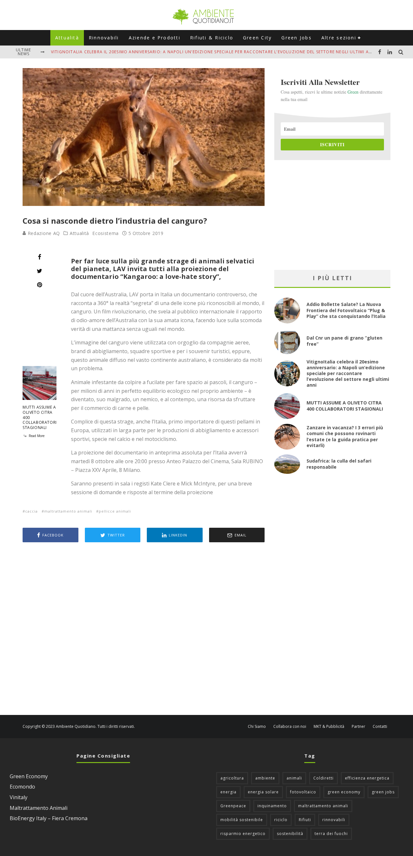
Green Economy (29, 776)
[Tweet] (39, 271)
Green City (257, 38)
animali (294, 778)
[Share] (39, 257)
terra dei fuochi (331, 833)
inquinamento (272, 806)
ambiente (265, 778)
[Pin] (39, 285)
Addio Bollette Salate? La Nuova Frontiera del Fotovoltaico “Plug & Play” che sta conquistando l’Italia (346, 310)
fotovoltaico (303, 792)
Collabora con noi (289, 727)
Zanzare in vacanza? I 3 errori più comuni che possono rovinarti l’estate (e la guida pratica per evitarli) (345, 436)
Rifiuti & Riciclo (211, 38)
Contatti (380, 727)
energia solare (263, 792)
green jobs (383, 792)
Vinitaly (18, 797)
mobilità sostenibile (241, 819)
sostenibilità (290, 833)
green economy (343, 792)
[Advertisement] (144, 629)
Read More (36, 435)
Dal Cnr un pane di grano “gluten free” (344, 341)
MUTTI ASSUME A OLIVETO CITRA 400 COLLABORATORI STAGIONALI (345, 406)
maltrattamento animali (68, 511)
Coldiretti (323, 778)
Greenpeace (233, 806)
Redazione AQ (43, 233)
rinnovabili (333, 819)
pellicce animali (115, 511)
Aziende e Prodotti (154, 38)
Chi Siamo (257, 727)
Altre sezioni (338, 38)
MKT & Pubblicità (329, 727)
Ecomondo (22, 786)
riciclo (280, 819)
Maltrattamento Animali (38, 807)
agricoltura (232, 778)
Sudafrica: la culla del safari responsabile (339, 464)
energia (228, 792)
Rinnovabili (104, 38)
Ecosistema (105, 233)
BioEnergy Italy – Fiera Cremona (48, 818)
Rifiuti (305, 819)
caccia (31, 511)
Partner (358, 727)
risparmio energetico (243, 833)
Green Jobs (296, 38)
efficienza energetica (367, 778)
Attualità (67, 38)
